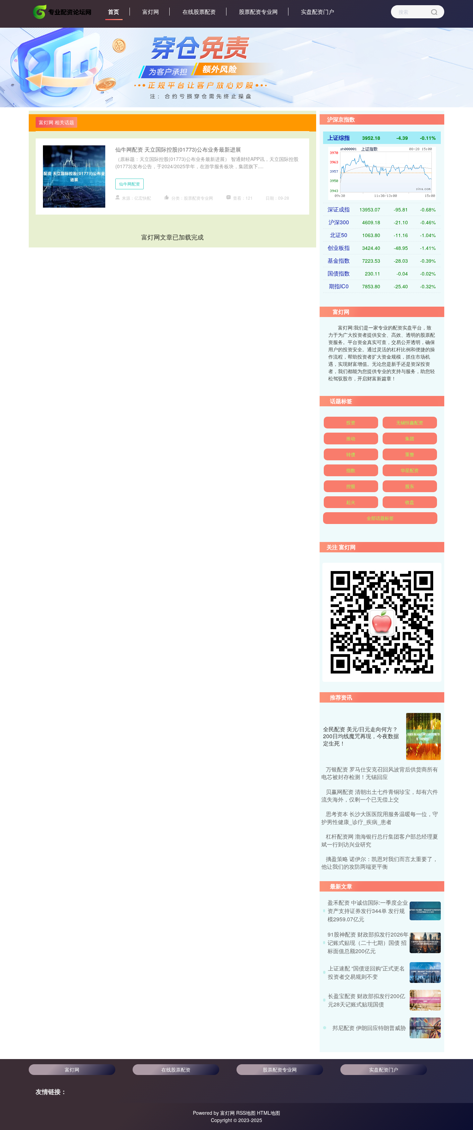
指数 (350, 470)
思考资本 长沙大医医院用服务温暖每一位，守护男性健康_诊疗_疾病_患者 (379, 817)
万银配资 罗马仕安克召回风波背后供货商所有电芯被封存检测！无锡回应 (379, 773)
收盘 (409, 502)
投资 (350, 422)
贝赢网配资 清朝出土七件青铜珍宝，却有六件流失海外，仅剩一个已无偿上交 (379, 795)
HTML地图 (268, 1112)
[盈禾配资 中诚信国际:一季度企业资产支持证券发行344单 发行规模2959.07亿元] (425, 911)
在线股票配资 (199, 12)
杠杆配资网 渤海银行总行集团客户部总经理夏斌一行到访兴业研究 (379, 840)
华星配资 (410, 470)
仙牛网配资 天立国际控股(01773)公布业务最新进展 (178, 149)
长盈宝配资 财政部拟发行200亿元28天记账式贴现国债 (366, 1000)
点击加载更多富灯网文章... (172, 236)
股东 (409, 486)
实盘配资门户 (317, 12)
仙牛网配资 (129, 184)
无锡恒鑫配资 (409, 422)
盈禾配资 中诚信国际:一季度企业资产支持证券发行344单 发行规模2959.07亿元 (368, 910)
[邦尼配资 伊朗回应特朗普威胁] (425, 1028)
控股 (350, 486)
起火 (350, 502)
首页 (113, 12)
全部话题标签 (380, 518)
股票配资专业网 (258, 12)
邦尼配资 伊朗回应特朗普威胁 (369, 1028)
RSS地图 (246, 1112)
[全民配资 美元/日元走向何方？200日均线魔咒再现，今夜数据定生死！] (423, 736)
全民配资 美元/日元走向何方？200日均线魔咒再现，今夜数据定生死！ (361, 736)
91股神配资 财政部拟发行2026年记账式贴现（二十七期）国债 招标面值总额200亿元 (368, 942)
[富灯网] (63, 11)
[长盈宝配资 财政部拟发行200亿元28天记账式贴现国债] (425, 1000)
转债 (350, 454)
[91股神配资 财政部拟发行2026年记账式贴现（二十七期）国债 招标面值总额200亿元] (425, 942)
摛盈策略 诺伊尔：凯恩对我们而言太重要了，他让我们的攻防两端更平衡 (379, 862)
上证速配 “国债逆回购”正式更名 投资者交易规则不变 (366, 972)
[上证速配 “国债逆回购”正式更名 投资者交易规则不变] (425, 972)
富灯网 (150, 12)
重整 (409, 454)
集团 (409, 438)
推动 (350, 438)
